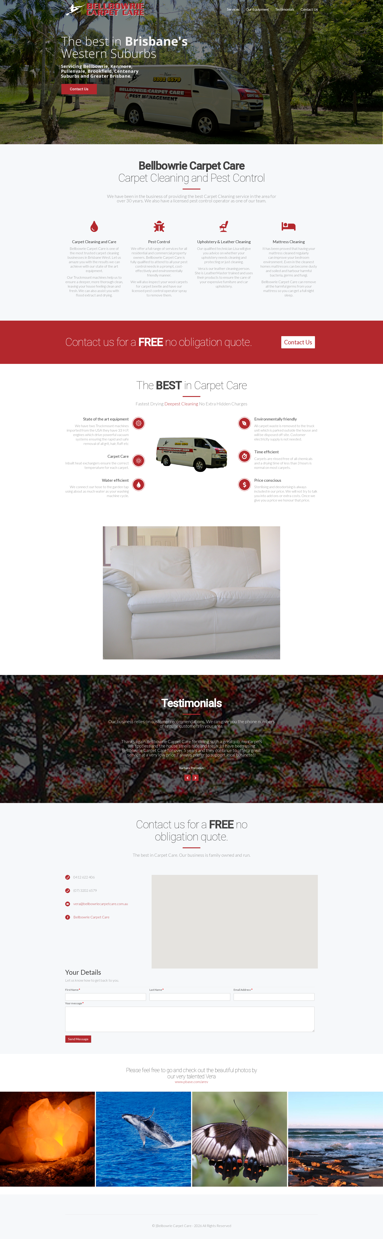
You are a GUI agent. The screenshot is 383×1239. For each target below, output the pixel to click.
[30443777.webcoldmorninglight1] (335, 1134)
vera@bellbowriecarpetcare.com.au (100, 899)
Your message (74, 998)
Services (233, 9)
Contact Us (309, 9)
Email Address (243, 985)
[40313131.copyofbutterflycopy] (239, 1134)
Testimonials (284, 9)
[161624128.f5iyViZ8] (143, 1134)
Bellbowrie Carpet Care (91, 912)
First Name (72, 985)
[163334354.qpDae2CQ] (47, 1134)
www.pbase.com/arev (191, 1077)
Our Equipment (257, 9)
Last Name (156, 985)
